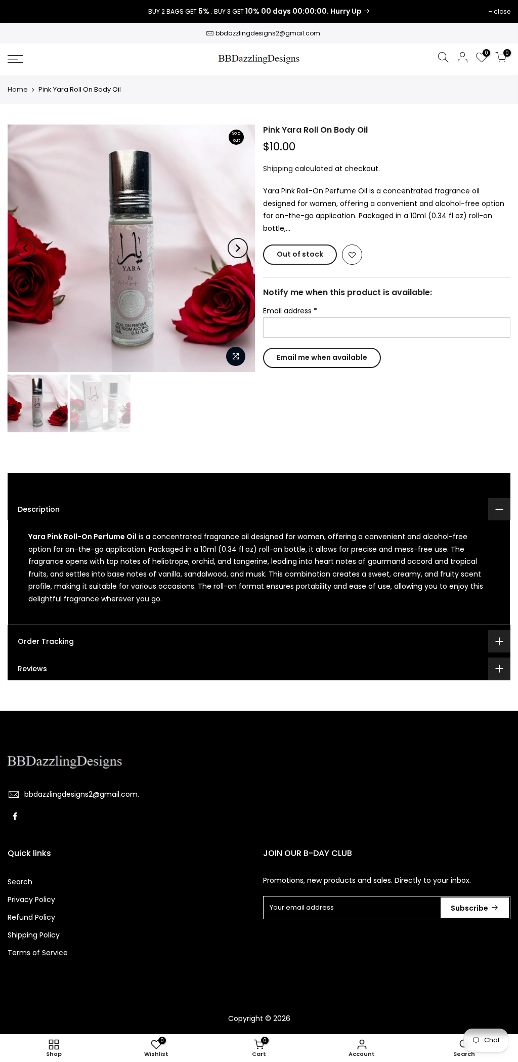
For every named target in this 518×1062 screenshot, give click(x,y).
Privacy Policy (31, 899)
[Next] (238, 248)
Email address (290, 311)
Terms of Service (38, 953)
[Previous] (25, 248)
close (21, 11)
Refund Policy (31, 917)
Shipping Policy (34, 935)
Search (20, 882)
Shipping (278, 169)
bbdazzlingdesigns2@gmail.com (267, 33)
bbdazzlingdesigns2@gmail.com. (81, 794)
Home (18, 89)
